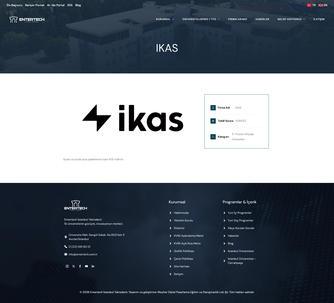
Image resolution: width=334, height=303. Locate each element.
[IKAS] (133, 121)
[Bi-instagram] (67, 266)
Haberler (262, 19)
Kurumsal (163, 19)
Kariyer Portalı (34, 5)
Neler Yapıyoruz (290, 19)
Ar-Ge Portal (56, 5)
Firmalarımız (237, 19)
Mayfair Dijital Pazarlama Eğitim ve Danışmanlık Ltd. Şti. (193, 292)
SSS (70, 5)
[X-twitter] (73, 266)
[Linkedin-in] (93, 266)
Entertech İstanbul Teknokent (108, 292)
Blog (78, 5)
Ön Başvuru (14, 5)
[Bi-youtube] (86, 266)
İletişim (319, 19)
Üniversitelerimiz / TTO (199, 19)
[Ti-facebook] (80, 266)
